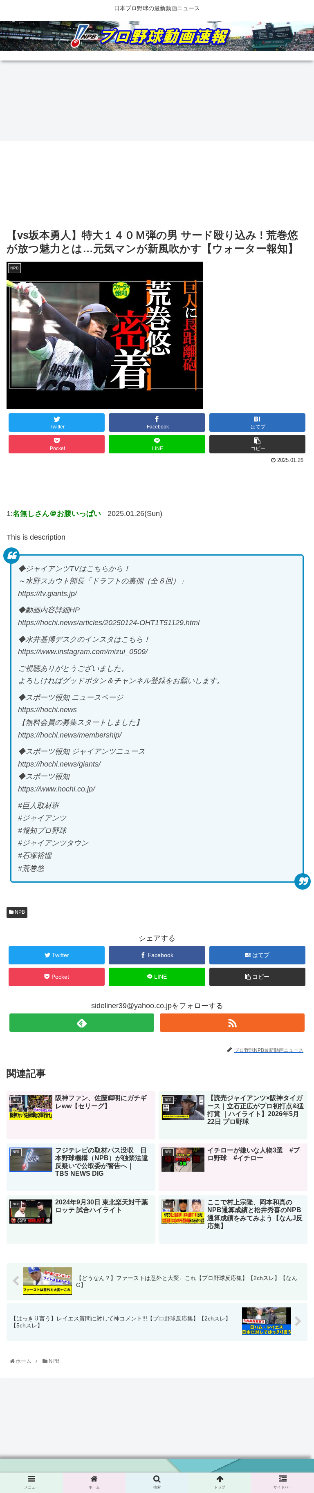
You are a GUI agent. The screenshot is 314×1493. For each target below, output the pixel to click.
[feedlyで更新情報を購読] (81, 1022)
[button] (290, 985)
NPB (19, 912)
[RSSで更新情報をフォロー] (232, 1022)
